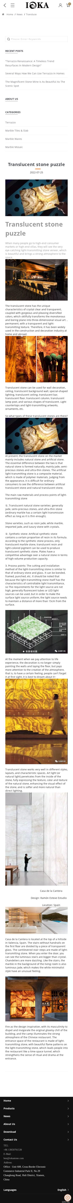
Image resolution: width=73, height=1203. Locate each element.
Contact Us (10, 1139)
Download (10, 1131)
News (20, 14)
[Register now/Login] (60, 5)
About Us (9, 1124)
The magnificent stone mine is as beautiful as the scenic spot (35, 84)
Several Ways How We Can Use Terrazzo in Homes (34, 73)
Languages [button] (35, 1189)
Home (10, 14)
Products (9, 1108)
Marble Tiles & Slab (16, 130)
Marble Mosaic (14, 147)
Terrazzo (10, 122)
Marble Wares (13, 139)
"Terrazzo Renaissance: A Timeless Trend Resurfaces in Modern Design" (29, 63)
